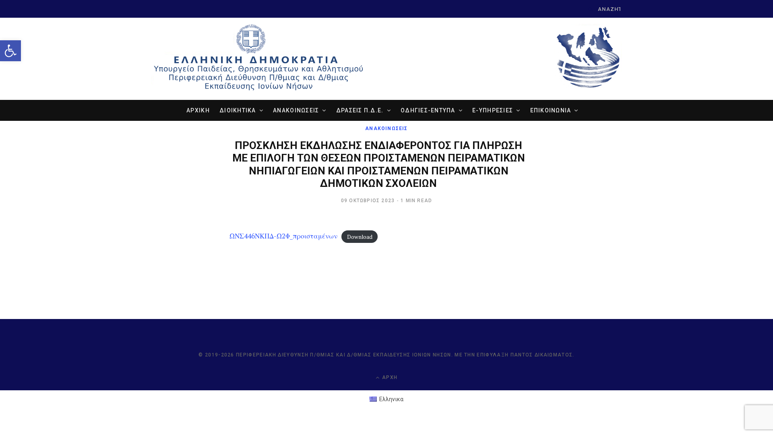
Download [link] (359, 236)
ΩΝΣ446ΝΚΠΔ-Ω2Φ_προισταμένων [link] (283, 235)
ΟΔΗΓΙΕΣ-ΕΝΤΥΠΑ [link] (428, 110)
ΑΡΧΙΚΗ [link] (198, 110)
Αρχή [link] (388, 377)
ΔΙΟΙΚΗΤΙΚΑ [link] (237, 110)
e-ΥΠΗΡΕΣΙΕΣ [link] (492, 110)
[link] (10, 50)
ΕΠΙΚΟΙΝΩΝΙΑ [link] (550, 110)
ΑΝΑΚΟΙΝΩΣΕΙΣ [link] (296, 110)
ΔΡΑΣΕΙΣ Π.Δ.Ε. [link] (360, 110)
